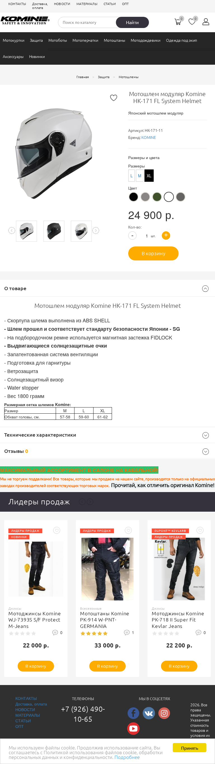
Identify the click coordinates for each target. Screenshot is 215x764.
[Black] (133, 197)
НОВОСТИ (62, 4)
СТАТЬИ (110, 4)
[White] (169, 197)
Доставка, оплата (40, 6)
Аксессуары (13, 56)
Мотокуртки (13, 40)
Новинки (37, 56)
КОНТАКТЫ (17, 4)
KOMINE (148, 137)
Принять (189, 747)
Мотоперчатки (85, 40)
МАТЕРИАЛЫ (86, 4)
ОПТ (125, 4)
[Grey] (180, 197)
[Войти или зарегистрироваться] (206, 24)
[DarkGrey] (145, 197)
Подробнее (127, 757)
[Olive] (157, 197)
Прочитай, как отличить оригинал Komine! (162, 485)
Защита (36, 40)
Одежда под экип (181, 40)
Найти (132, 22)
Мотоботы (57, 40)
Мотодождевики (145, 40)
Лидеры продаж (39, 501)
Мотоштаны (114, 40)
